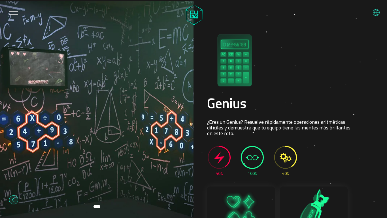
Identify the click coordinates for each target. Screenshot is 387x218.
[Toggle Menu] (13, 13)
